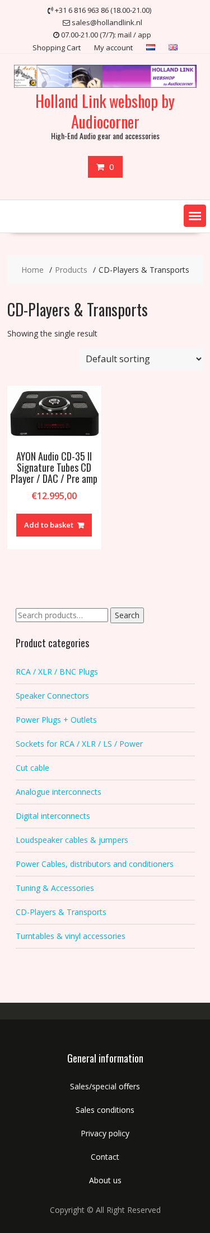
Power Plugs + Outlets (56, 719)
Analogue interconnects (58, 791)
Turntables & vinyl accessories (70, 936)
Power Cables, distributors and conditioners (95, 864)
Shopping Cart (56, 47)
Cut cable (32, 767)
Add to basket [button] (48, 525)
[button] (195, 216)
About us (105, 1180)
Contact (105, 1156)
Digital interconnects (53, 815)
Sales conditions (105, 1109)
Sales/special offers (105, 1086)
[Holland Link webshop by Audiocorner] (105, 84)
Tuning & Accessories (55, 888)
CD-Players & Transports (61, 912)
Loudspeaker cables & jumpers (72, 839)
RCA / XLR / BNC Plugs (57, 671)
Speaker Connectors (52, 695)
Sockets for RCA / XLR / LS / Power (79, 743)
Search (127, 615)
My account (113, 47)
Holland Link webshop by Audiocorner (105, 110)
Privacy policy (105, 1133)
